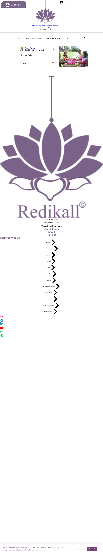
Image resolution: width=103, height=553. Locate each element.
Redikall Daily (26, 55)
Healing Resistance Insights (33, 38)
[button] (85, 38)
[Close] (99, 548)
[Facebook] (51, 320)
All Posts (17, 38)
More (66, 38)
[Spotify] (51, 335)
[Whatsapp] (51, 331)
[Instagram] (51, 316)
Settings (80, 549)
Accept (92, 549)
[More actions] (54, 48)
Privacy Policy (34, 550)
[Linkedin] (51, 324)
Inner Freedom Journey (53, 38)
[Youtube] (51, 328)
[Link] (45, 12)
